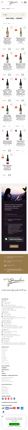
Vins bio (3, 361)
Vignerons (4, 367)
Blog (3, 371)
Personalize (10, 426)
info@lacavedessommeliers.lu (9, 316)
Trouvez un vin (5, 347)
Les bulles (3, 351)
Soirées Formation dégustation (7, 381)
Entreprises (4, 386)
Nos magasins (5, 299)
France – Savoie (7, 44)
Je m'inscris (14, 246)
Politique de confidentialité (13, 233)
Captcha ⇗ (19, 241)
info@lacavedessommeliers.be (9, 305)
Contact (4, 373)
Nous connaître (5, 365)
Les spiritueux (4, 357)
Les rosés (3, 354)
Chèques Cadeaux (5, 391)
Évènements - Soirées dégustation (10, 375)
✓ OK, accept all (14, 424)
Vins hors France (5, 350)
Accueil (3, 8)
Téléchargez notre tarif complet (9, 402)
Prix (13, 23)
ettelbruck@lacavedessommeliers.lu (10, 334)
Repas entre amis (5, 389)
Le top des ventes (5, 360)
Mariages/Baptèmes (5, 387)
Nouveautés (4, 358)
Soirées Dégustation (5, 380)
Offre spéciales (5, 369)
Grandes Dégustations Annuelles (8, 377)
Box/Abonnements (5, 393)
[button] (2, 2)
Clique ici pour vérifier (16, 239)
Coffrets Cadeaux (5, 390)
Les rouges (4, 355)
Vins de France (4, 348)
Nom (9, 23)
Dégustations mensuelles (6, 378)
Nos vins (8, 8)
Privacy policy (18, 426)
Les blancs (3, 353)
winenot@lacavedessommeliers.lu (10, 325)
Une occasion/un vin (7, 384)
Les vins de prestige (5, 362)
